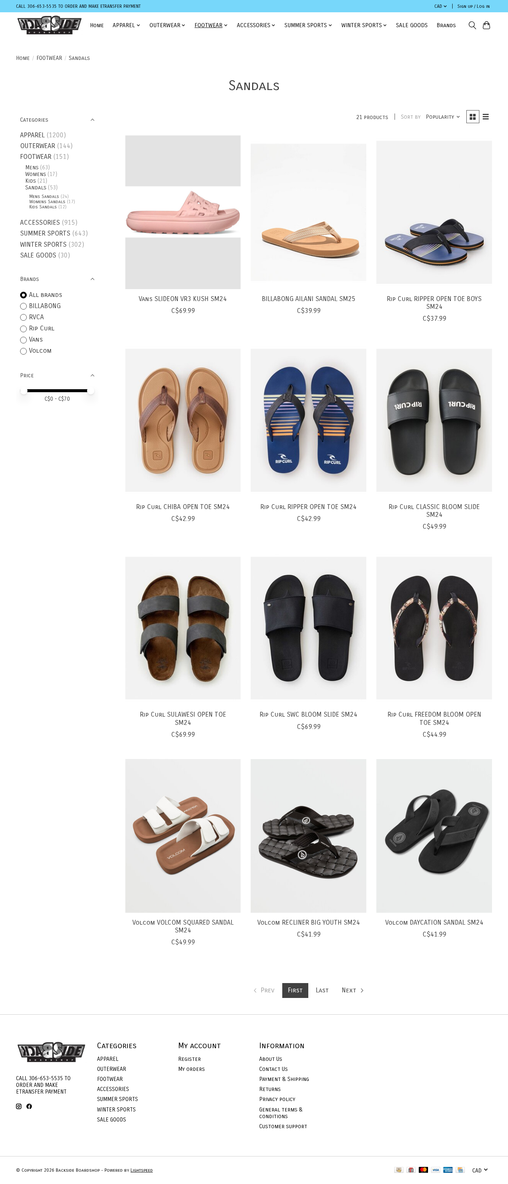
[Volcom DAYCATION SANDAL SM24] (434, 836)
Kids (30, 180)
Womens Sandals (47, 201)
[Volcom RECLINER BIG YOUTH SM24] (308, 836)
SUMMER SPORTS (45, 233)
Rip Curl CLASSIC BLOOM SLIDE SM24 (434, 511)
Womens (35, 174)
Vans (36, 339)
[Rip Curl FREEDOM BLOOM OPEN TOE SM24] (434, 628)
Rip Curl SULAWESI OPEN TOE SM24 (183, 718)
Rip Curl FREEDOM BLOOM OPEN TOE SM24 (434, 718)
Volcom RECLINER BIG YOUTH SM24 (308, 923)
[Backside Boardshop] (49, 25)
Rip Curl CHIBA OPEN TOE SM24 (183, 507)
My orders (191, 1069)
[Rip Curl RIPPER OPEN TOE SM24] (308, 420)
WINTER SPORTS (43, 245)
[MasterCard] (423, 1170)
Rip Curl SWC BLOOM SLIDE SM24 (308, 715)
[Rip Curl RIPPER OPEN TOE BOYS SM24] (434, 212)
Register (189, 1059)
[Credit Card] (460, 1170)
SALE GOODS (412, 25)
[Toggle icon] (472, 25)
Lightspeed (142, 1170)
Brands (446, 25)
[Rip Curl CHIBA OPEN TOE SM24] (183, 420)
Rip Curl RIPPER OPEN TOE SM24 (308, 507)
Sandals (35, 187)
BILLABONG (45, 306)
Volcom (40, 351)
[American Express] (448, 1170)
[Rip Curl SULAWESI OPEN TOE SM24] (183, 628)
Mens (32, 167)
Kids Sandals (43, 206)
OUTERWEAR (37, 146)
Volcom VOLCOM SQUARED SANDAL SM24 (183, 926)
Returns (270, 1089)
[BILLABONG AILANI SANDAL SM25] (308, 212)
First (295, 990)
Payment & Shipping (284, 1079)
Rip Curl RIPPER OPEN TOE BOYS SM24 (434, 303)
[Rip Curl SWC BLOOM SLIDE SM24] (308, 628)
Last (322, 990)
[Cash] (398, 1170)
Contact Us (273, 1069)
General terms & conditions (281, 1113)
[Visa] (436, 1170)
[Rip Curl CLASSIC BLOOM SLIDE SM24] (434, 420)
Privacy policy (277, 1099)
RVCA (36, 317)
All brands (45, 295)
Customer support (283, 1126)
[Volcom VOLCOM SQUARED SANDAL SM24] (183, 836)
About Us (270, 1059)
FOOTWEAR (49, 58)
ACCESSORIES (40, 223)
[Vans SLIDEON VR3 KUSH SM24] (183, 212)
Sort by (411, 116)
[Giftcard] (411, 1170)
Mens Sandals (44, 196)
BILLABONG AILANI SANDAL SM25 (309, 299)
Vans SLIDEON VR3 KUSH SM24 (183, 299)
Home (97, 25)
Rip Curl (41, 328)
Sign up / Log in (473, 6)
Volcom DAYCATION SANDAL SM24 (434, 923)
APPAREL (32, 135)
